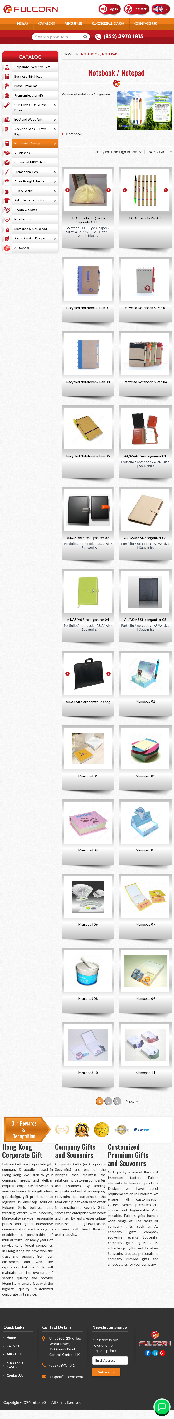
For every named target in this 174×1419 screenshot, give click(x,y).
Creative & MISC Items (30, 162)
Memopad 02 (145, 701)
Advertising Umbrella (29, 181)
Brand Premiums (25, 86)
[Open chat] (162, 1407)
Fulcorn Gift (40, 1402)
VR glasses (22, 153)
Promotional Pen (26, 172)
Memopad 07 (145, 924)
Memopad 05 (145, 850)
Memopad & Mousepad (30, 229)
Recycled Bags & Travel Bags (30, 131)
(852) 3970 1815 (123, 36)
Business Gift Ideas (28, 76)
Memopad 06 (88, 924)
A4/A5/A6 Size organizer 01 (145, 456)
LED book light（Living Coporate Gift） (88, 220)
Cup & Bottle (23, 191)
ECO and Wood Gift (28, 119)
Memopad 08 (88, 998)
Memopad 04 (88, 850)
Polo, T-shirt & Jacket (29, 200)
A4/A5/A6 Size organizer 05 (145, 619)
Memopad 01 (88, 776)
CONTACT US (145, 23)
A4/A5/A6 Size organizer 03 (145, 538)
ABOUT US (73, 23)
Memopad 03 (145, 776)
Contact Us (15, 1376)
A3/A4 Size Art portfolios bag (88, 702)
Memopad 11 (145, 1073)
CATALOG (46, 23)
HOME (22, 23)
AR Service (22, 248)
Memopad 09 (145, 998)
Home (68, 54)
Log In (113, 9)
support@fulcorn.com (66, 1376)
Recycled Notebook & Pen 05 (88, 456)
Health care (22, 219)
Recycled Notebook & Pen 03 (88, 382)
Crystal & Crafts (25, 210)
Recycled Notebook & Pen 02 (145, 308)
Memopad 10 (88, 1073)
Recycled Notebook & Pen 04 (145, 382)
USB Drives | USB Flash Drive (30, 107)
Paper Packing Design (29, 238)
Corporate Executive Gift (32, 67)
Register (140, 9)
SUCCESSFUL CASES (108, 23)
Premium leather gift (28, 95)
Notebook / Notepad (29, 143)
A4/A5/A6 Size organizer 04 (88, 619)
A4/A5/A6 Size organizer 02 (88, 538)
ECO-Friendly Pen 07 (145, 218)
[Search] (85, 36)
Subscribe (106, 1372)
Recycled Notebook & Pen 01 (88, 308)
